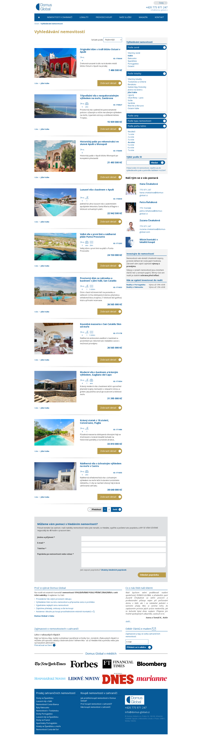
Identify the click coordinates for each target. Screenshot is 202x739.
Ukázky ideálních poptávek (113, 570)
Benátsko (132, 84)
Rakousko (132, 58)
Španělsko (132, 61)
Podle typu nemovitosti (139, 120)
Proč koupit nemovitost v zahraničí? (96, 704)
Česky (161, 3)
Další (115, 509)
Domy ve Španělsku (44, 698)
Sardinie (131, 103)
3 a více (131, 139)
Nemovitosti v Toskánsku (47, 710)
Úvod (36, 23)
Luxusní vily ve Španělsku (47, 717)
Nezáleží (131, 131)
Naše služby (125, 17)
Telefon (41, 548)
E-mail (41, 543)
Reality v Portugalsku (136, 284)
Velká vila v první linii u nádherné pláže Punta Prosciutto (98, 235)
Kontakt (159, 17)
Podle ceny (133, 115)
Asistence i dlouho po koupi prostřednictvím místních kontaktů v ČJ (65, 611)
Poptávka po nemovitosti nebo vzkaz (55, 554)
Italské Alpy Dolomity (137, 87)
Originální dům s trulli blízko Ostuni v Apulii (100, 50)
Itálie (36, 83)
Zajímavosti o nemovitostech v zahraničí (56, 628)
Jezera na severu (135, 89)
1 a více (131, 134)
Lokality (84, 17)
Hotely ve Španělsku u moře (48, 726)
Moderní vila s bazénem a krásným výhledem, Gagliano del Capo (99, 373)
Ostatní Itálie (133, 108)
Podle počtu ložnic (137, 126)
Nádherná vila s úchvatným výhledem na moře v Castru (100, 465)
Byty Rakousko (42, 707)
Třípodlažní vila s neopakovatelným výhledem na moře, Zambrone (99, 97)
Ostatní (131, 66)
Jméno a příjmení (46, 537)
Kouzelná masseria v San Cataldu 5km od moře (100, 325)
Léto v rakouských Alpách (47, 634)
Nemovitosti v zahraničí (59, 17)
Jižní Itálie (45, 83)
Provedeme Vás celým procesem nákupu (53, 599)
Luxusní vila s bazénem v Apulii (97, 189)
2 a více (131, 137)
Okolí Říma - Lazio (135, 97)
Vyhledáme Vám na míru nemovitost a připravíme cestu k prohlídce (65, 602)
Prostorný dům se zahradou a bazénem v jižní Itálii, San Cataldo (98, 279)
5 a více (131, 145)
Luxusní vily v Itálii (44, 701)
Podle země (133, 47)
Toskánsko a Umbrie (137, 81)
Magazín (143, 17)
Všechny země (134, 53)
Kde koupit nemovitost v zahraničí (95, 707)
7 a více (131, 150)
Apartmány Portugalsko (46, 723)
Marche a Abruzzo (136, 105)
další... (128, 621)
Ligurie (131, 95)
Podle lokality (134, 73)
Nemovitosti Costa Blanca (47, 704)
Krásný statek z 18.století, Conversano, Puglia (94, 421)
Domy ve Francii (43, 720)
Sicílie (130, 100)
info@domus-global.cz (159, 10)
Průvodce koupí (104, 17)
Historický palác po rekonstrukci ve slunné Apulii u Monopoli (99, 143)
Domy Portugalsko (44, 714)
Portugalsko (133, 63)
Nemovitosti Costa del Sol (47, 729)
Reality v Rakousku (134, 287)
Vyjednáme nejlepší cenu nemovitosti (52, 605)
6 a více (131, 147)
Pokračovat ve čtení (43, 645)
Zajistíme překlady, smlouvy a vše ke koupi (54, 608)
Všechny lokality (135, 79)
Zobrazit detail (108, 83)
